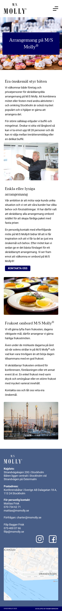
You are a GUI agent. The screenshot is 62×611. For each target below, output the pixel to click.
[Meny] (55, 8)
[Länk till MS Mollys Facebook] (52, 539)
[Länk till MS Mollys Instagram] (39, 539)
